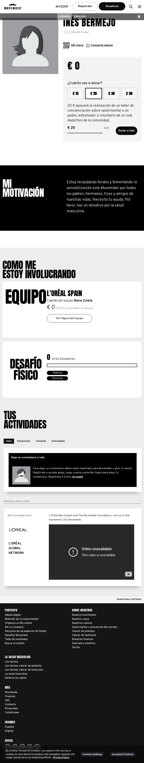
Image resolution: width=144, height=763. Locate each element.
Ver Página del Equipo (69, 318)
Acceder (77, 477)
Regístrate (85, 6)
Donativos (112, 6)
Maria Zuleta (83, 300)
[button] (139, 6)
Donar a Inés (126, 130)
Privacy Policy (61, 757)
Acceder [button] (61, 6)
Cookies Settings (92, 754)
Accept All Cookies (122, 754)
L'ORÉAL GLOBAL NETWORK (16, 548)
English (80, 16)
